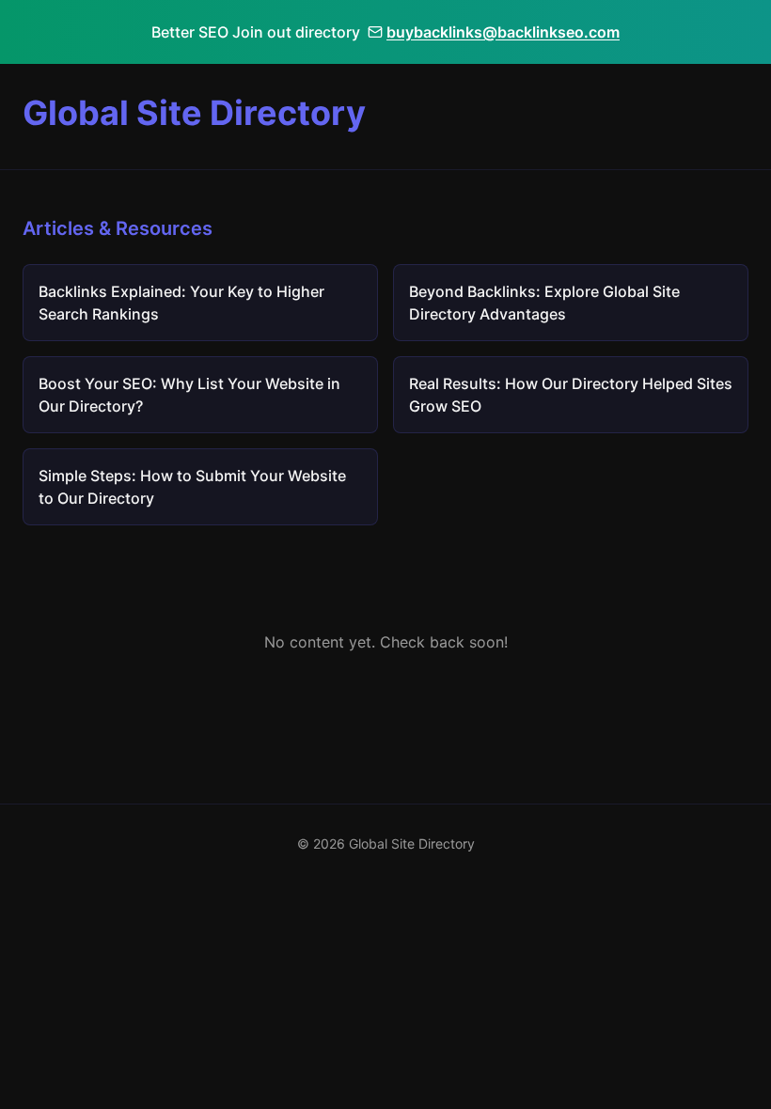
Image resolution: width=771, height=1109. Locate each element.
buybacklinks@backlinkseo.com (503, 32)
